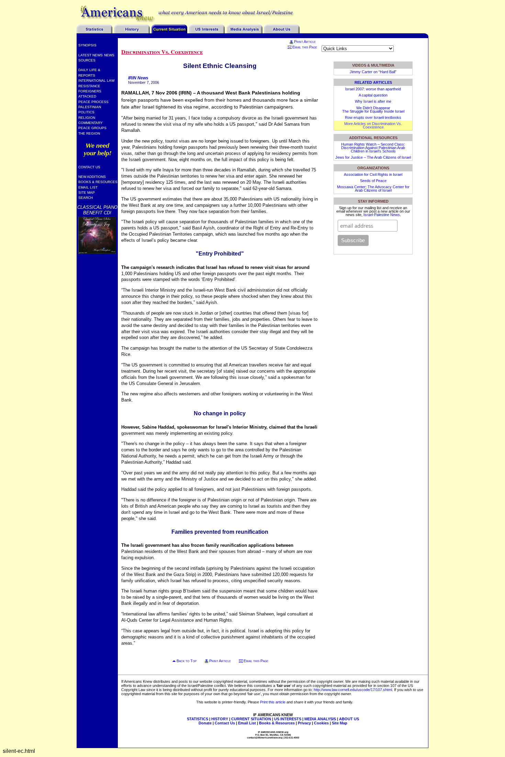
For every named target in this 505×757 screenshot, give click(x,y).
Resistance (89, 86)
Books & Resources (97, 182)
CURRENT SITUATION (251, 719)
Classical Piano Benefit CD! (97, 210)
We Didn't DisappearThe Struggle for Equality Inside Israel (373, 109)
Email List (88, 187)
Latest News (90, 55)
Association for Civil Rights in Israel (373, 174)
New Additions (92, 177)
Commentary (90, 123)
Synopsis (87, 45)
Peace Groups (92, 128)
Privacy (304, 723)
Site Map (86, 192)
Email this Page (304, 47)
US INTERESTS (287, 719)
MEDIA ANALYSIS (320, 719)
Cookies (321, 723)
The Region (89, 133)
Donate (205, 723)
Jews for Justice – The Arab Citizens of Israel (373, 157)
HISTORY (219, 719)
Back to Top (187, 661)
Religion (86, 118)
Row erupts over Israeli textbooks (373, 117)
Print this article (272, 702)
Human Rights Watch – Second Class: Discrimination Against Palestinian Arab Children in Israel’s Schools (373, 147)
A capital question (373, 95)
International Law (96, 80)
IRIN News (138, 78)
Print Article (305, 41)
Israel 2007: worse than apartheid (373, 89)
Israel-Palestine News (381, 215)
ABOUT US (349, 719)
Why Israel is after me (373, 101)
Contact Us (89, 167)
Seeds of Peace (373, 181)
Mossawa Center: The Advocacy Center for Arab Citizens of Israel (373, 188)
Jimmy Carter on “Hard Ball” (373, 72)
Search (85, 198)
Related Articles (373, 82)
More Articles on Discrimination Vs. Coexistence (373, 125)
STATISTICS (197, 719)
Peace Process (93, 102)
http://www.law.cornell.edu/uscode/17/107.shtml (353, 690)
